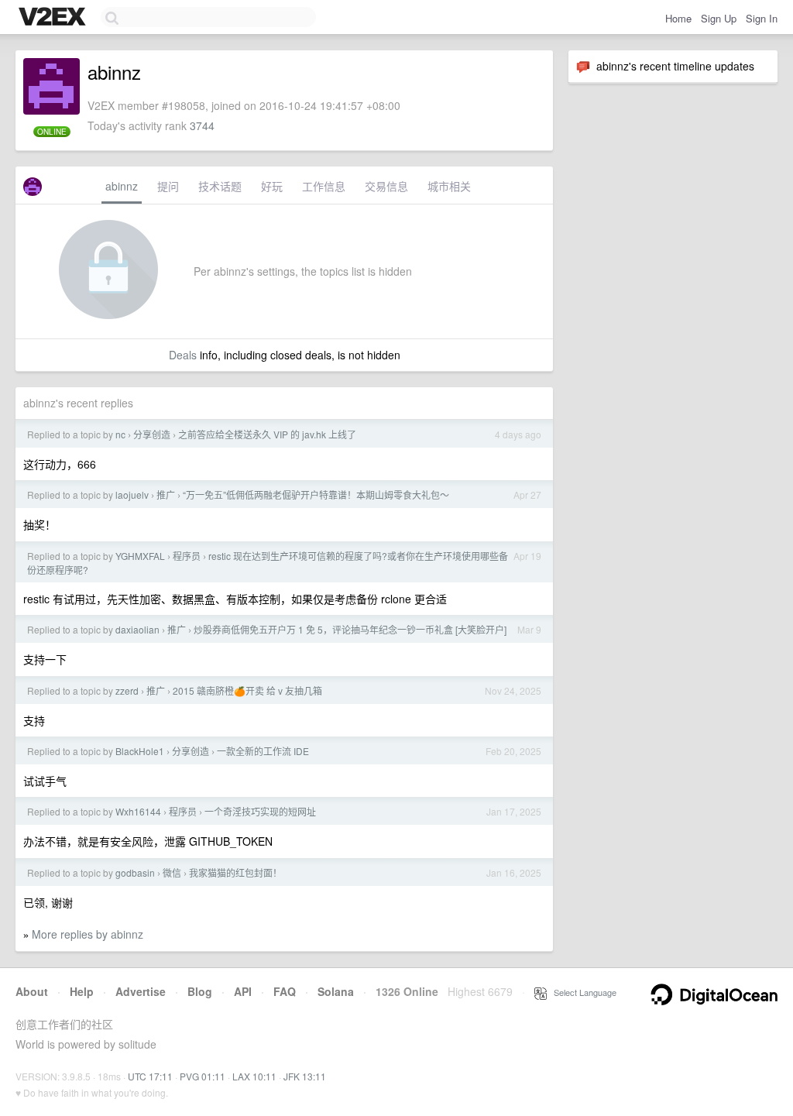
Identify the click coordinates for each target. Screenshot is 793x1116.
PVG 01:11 (202, 1076)
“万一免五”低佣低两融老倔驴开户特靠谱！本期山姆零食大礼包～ (316, 494)
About (31, 991)
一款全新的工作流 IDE (263, 750)
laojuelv (132, 494)
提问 (168, 186)
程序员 (187, 555)
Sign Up (718, 18)
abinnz (121, 186)
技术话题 (220, 186)
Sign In (762, 18)
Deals (183, 354)
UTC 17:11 (150, 1076)
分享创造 (151, 434)
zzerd (127, 690)
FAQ (284, 991)
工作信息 (323, 186)
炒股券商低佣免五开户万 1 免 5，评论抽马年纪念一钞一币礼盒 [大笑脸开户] (350, 629)
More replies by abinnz (87, 934)
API (243, 991)
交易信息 (386, 186)
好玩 (272, 186)
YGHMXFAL (140, 555)
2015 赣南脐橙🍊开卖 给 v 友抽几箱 (247, 690)
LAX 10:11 (254, 1076)
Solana (336, 991)
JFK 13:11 (304, 1076)
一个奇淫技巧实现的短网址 (260, 811)
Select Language (581, 992)
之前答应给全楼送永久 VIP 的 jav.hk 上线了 (267, 434)
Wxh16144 (138, 811)
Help (82, 991)
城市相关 (449, 186)
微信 (172, 872)
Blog (199, 991)
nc (120, 434)
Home (678, 18)
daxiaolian (137, 629)
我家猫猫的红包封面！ (235, 872)
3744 (202, 125)
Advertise (140, 991)
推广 (165, 494)
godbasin (135, 872)
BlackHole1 (139, 750)
